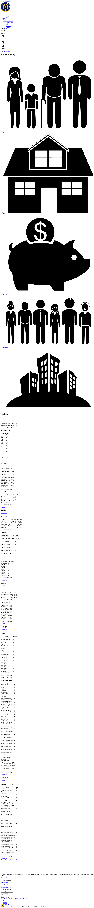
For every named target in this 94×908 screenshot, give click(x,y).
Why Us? (5, 18)
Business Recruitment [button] (8, 21)
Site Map (5, 902)
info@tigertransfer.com (24, 898)
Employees (5, 347)
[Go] (2, 894)
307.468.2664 (15, 898)
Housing (5, 213)
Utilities (7, 23)
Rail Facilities (9, 24)
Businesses (5, 411)
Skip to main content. (5, 1)
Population (5, 132)
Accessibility (6, 904)
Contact (5, 28)
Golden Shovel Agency (44, 906)
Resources (8, 26)
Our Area (5, 19)
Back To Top (4, 417)
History (7, 16)
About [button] (4, 14)
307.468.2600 (7, 898)
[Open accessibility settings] (2, 905)
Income (5, 294)
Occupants (8, 27)
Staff (7, 17)
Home (4, 900)
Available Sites (9, 22)
